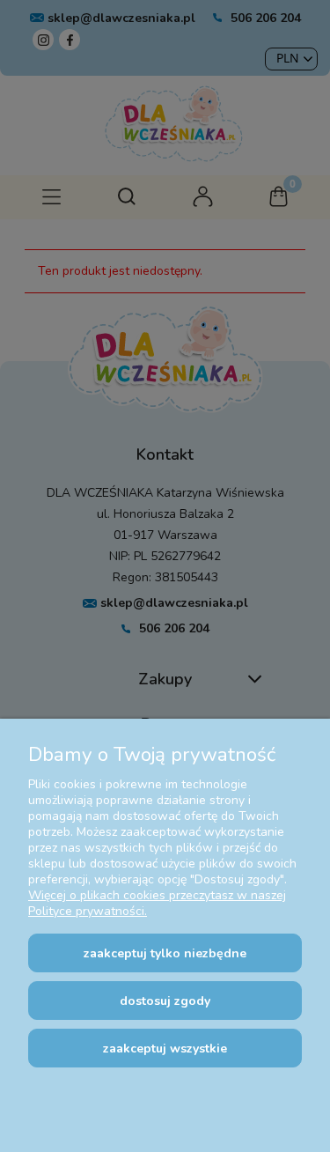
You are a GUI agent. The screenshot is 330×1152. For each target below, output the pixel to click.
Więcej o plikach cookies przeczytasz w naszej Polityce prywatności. (157, 903)
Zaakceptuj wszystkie (165, 1048)
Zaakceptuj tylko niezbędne (165, 953)
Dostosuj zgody (165, 1001)
